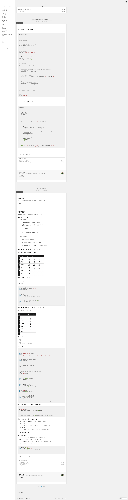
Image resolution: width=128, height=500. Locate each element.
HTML (3, 24)
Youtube (27, 498)
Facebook (24, 498)
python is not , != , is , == (23, 160)
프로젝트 (4, 28)
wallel (65, 498)
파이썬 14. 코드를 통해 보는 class (24, 463)
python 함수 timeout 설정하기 (23, 161)
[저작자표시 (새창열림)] (29, 154)
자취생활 (4, 32)
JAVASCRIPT (4, 20)
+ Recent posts (20, 492)
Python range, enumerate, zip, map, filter (25, 162)
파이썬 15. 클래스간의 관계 (23, 462)
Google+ (30, 498)
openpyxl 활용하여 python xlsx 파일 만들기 (25, 9)
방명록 (3, 42)
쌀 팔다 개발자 (7, 6)
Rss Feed (18, 498)
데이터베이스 (4, 25)
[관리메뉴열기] (126, 1)
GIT (3, 21)
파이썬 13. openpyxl (21, 11)
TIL (3, 27)
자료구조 (4, 17)
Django (4, 13)
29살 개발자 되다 (5, 9)
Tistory (59, 498)
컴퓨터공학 (4, 16)
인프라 (3, 18)
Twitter (22, 498)
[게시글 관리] (23, 154)
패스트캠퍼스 (5, 10)
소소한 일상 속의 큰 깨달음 (7, 34)
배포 (3, 23)
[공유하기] (22, 154)
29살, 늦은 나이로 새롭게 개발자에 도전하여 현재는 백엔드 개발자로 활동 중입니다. (32, 173)
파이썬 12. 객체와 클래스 (22, 464)
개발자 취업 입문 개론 (6, 30)
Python (4, 14)
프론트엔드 (4, 31)
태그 (2, 41)
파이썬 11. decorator (22, 465)
